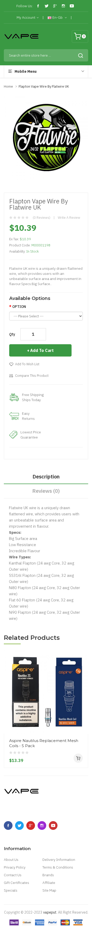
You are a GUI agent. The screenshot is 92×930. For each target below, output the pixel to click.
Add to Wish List (27, 364)
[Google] (55, 6)
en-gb (57, 17)
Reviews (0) (46, 490)
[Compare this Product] (82, 714)
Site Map (49, 890)
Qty (12, 334)
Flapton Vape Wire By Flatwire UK (44, 86)
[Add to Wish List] (82, 724)
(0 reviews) (41, 217)
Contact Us (12, 875)
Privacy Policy (15, 867)
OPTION (19, 306)
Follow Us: (24, 6)
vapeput (49, 912)
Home (8, 86)
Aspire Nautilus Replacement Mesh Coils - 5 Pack (43, 743)
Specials (10, 890)
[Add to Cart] (78, 758)
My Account (26, 17)
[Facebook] (38, 6)
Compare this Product (32, 375)
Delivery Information (58, 859)
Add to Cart (42, 350)
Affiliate (48, 882)
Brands (48, 875)
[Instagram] (63, 6)
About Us (11, 859)
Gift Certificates (16, 882)
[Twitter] (46, 6)
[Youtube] (72, 6)
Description (46, 476)
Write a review (69, 217)
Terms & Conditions (57, 867)
